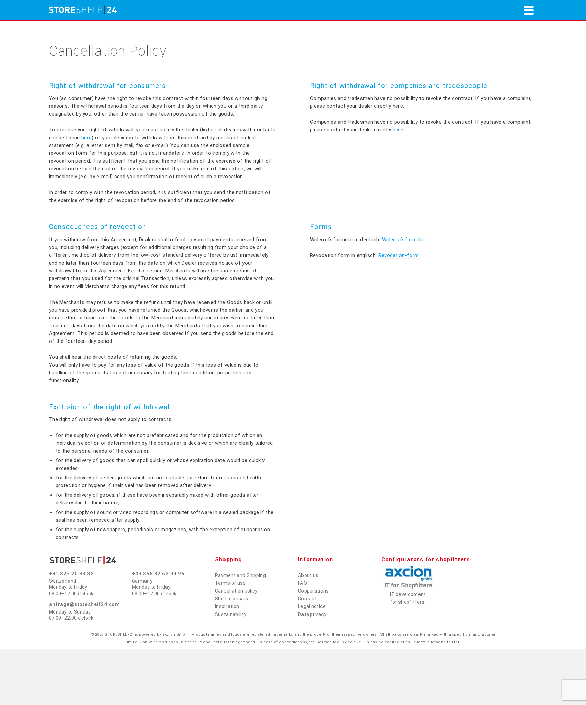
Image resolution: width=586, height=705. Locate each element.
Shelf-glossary (231, 598)
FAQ (302, 583)
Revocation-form (398, 255)
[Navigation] (528, 10)
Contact (307, 598)
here (86, 137)
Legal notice (312, 606)
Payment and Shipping (240, 575)
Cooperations (313, 591)
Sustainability (230, 614)
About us (308, 575)
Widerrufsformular (403, 239)
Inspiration (227, 606)
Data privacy (312, 614)
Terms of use (230, 583)
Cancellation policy (236, 591)
